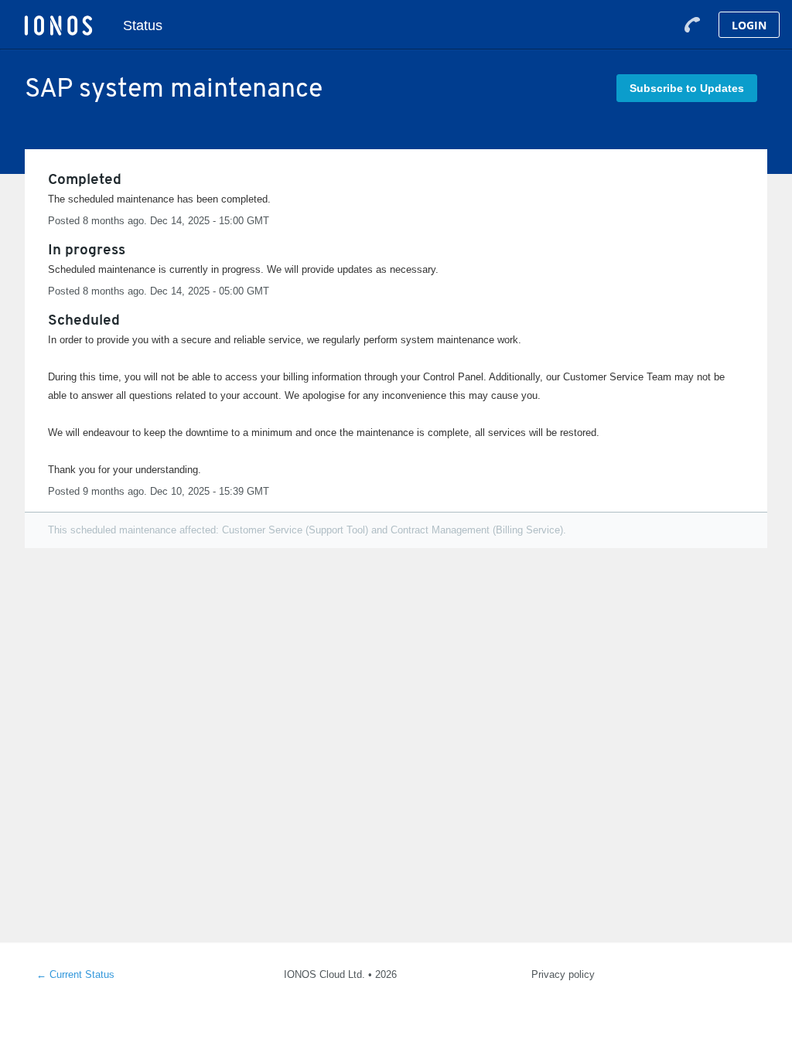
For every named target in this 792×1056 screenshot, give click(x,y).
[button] (686, 88)
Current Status (75, 974)
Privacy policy (563, 974)
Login (749, 25)
